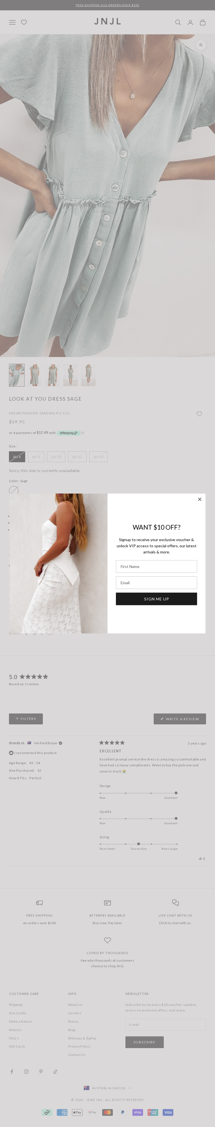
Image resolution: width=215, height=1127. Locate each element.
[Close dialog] (199, 499)
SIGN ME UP (156, 599)
